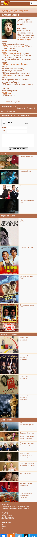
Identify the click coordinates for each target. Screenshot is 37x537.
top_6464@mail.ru (7, 514)
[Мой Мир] (33, 535)
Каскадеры (14, 11)
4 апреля (5, 102)
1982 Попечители (8, 75)
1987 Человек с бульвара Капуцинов (15, 64)
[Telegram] (18, 535)
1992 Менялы (6, 51)
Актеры (6, 11)
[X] (25, 535)
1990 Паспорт (7, 55)
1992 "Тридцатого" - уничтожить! (14, 46)
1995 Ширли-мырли (24, 39)
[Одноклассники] (11, 535)
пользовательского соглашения (19, 508)
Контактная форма (8, 517)
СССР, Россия (23, 11)
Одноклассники (6, 528)
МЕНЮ (2, 4)
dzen (3, 524)
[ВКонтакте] (3, 535)
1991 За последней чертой (11, 53)
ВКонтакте (5, 526)
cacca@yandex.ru (7, 516)
